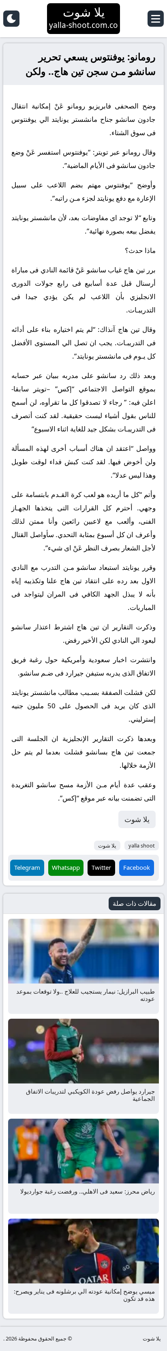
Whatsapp (66, 867)
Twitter (101, 867)
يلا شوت (137, 819)
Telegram (27, 867)
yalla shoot (141, 845)
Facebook (136, 867)
